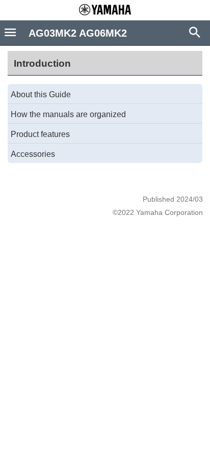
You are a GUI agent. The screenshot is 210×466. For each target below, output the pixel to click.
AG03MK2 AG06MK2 (78, 33)
